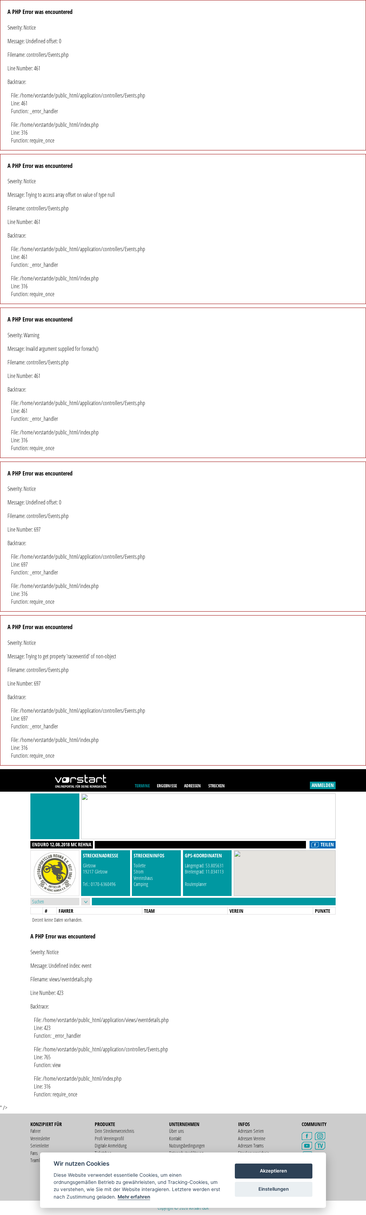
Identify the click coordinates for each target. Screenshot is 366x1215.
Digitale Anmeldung (111, 1145)
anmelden (323, 785)
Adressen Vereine (251, 1138)
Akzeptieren (273, 1171)
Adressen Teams (250, 1145)
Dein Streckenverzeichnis (114, 1130)
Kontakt (175, 1138)
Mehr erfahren (134, 1197)
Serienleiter (39, 1145)
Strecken (216, 786)
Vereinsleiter (40, 1138)
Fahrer (35, 1130)
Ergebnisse (167, 786)
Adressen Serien (251, 1130)
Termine (142, 786)
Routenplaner (196, 884)
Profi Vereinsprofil (109, 1138)
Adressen (192, 786)
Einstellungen (273, 1189)
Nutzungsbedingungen (187, 1145)
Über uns (176, 1130)
